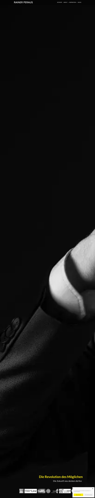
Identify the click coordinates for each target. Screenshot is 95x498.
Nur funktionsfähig (88, 494)
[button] (92, 488)
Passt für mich (78, 494)
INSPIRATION (72, 2)
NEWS (79, 2)
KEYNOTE (59, 2)
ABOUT (65, 2)
